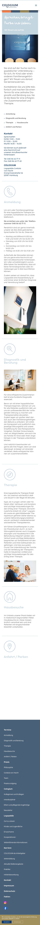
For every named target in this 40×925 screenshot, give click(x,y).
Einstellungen (17, 922)
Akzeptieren (7, 922)
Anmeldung (10, 114)
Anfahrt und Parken (14, 127)
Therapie (9, 123)
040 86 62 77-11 (13, 159)
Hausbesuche (22, 123)
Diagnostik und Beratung (16, 118)
